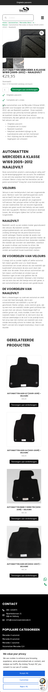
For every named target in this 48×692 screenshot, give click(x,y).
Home (4, 23)
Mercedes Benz (25, 23)
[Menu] (42, 18)
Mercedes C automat (10, 643)
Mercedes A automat (11, 635)
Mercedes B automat (11, 639)
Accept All (24, 673)
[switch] (42, 688)
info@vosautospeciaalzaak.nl (18, 620)
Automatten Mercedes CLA (13, 646)
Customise (24, 680)
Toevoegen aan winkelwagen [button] (24, 405)
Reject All (24, 687)
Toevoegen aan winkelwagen (25, 90)
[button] (41, 33)
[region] (24, 671)
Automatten (13, 23)
